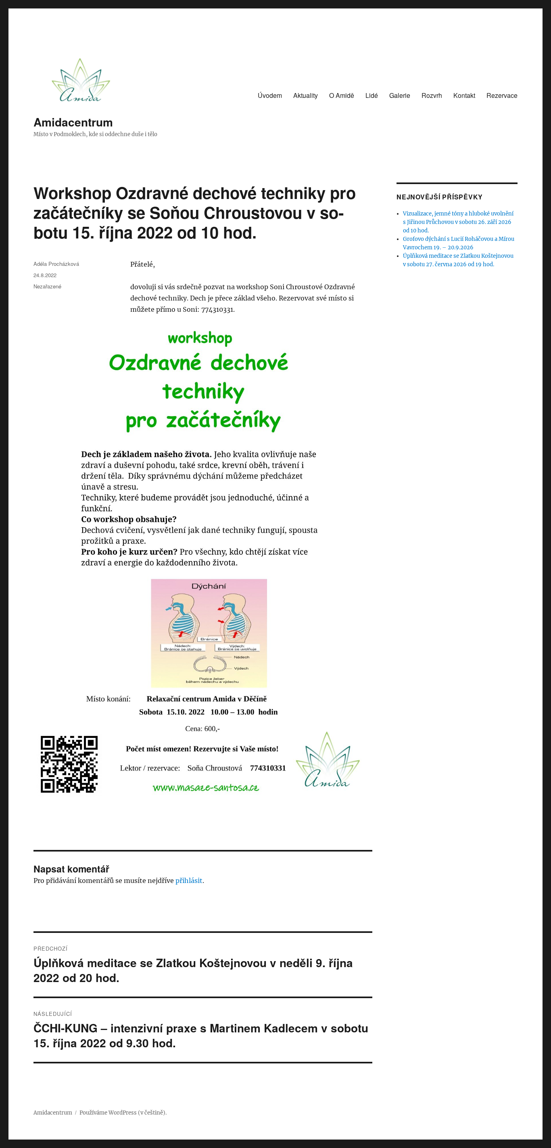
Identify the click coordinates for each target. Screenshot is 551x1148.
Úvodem (270, 95)
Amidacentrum (73, 122)
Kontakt (464, 95)
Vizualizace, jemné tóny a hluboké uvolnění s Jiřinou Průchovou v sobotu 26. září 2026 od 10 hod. (458, 222)
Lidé (371, 95)
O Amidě (341, 95)
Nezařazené (47, 286)
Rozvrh (432, 95)
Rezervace (502, 95)
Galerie (399, 95)
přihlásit (188, 881)
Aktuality (305, 95)
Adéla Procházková (56, 263)
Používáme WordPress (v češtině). (123, 1112)
